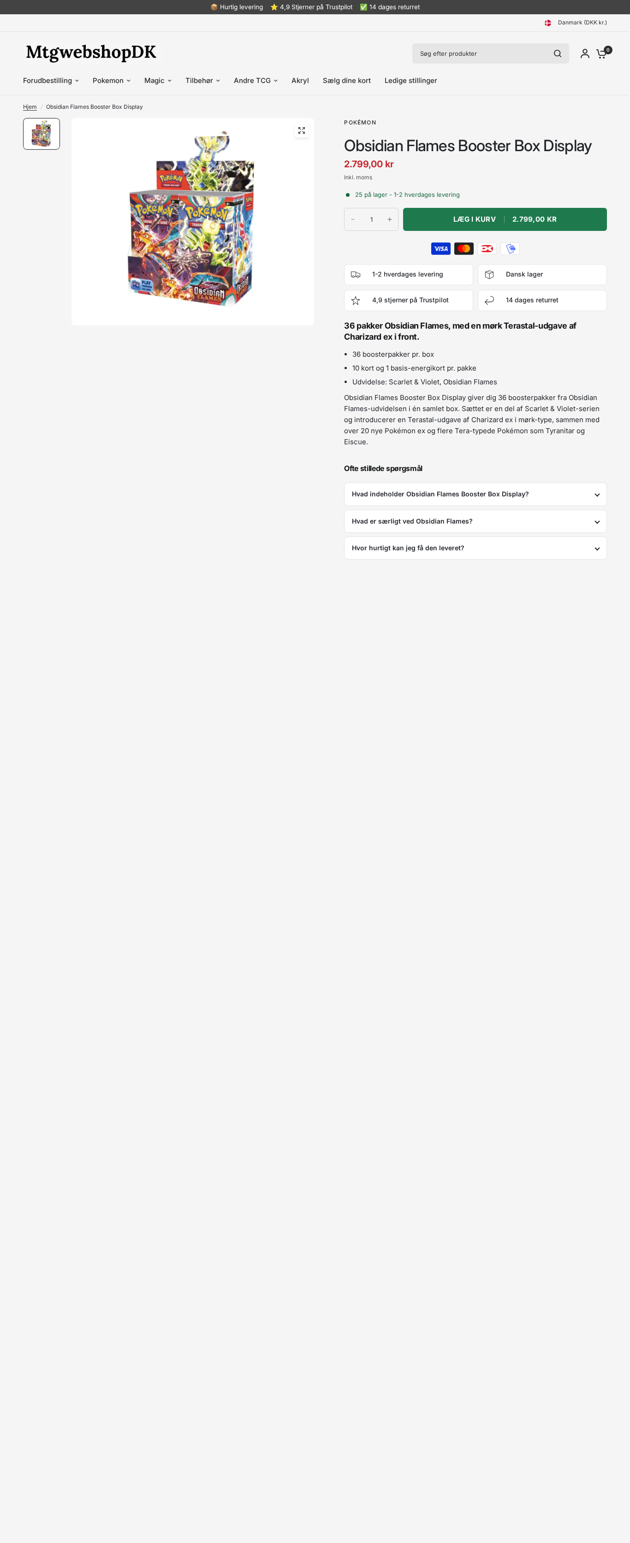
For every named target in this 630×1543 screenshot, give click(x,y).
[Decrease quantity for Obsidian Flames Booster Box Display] (353, 219)
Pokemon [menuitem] (108, 80)
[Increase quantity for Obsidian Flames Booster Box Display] (389, 219)
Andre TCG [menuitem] (252, 80)
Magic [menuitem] (154, 80)
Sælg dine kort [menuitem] (347, 80)
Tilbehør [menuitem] (199, 80)
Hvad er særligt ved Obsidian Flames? (412, 521)
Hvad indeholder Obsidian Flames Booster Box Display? (440, 494)
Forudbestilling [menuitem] (47, 80)
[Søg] (557, 53)
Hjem (30, 106)
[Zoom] (302, 130)
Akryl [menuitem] (300, 80)
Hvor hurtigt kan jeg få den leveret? (408, 548)
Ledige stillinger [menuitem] (411, 80)
